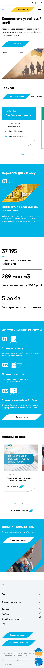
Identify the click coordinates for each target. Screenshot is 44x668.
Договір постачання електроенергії (16, 607)
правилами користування (12, 655)
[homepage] (5, 9)
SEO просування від (14, 660)
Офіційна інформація (11, 619)
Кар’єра (5, 614)
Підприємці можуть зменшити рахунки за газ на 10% (20, 479)
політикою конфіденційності (26, 653)
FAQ (4, 624)
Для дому (6, 609)
